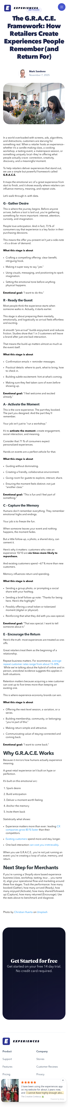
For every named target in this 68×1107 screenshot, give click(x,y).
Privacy (40, 1074)
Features (7, 1067)
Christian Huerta (23, 912)
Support (7, 1059)
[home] (20, 8)
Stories (40, 1059)
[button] (61, 7)
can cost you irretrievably (44, 845)
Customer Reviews (47, 1067)
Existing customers (16, 839)
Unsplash (42, 912)
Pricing (6, 1074)
